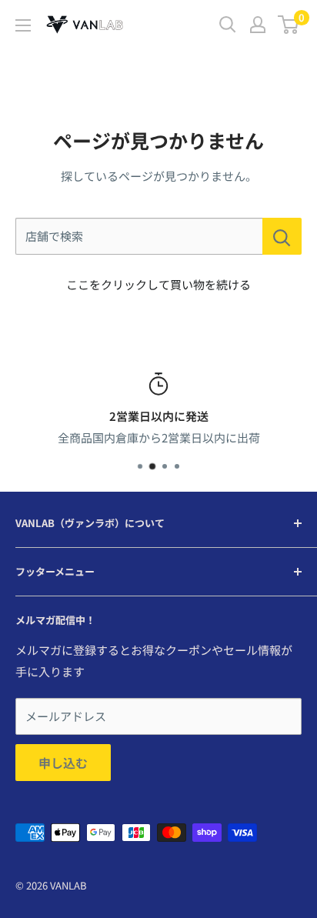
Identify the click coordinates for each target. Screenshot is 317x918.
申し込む (63, 762)
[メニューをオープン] (23, 25)
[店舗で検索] (282, 236)
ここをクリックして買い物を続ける (158, 284)
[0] (289, 24)
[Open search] (227, 24)
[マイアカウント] (257, 24)
